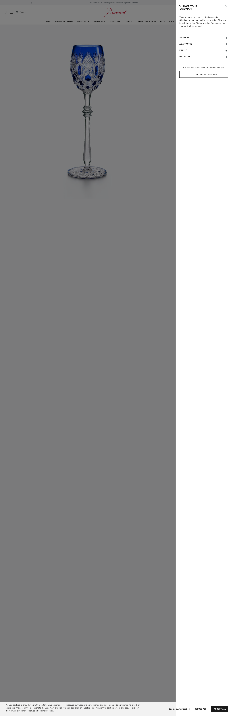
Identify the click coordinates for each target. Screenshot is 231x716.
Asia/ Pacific (185, 44)
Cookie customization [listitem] (179, 709)
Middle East (185, 56)
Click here (183, 20)
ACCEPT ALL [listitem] (220, 709)
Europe (183, 50)
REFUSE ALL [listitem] (200, 709)
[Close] (226, 6)
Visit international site (203, 74)
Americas (184, 37)
